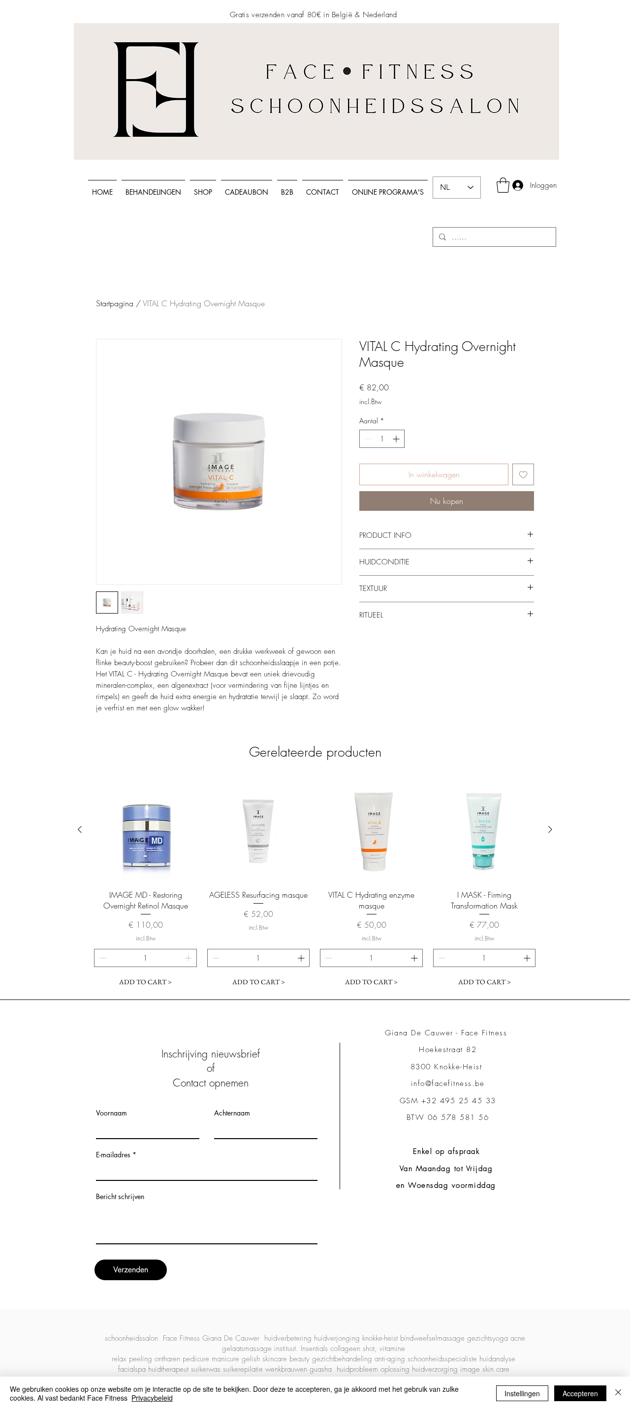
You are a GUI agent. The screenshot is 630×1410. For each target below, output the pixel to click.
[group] (315, 885)
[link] (503, 185)
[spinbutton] (382, 438)
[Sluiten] (618, 1393)
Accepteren (580, 1393)
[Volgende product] (550, 829)
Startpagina (114, 303)
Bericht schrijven (120, 1196)
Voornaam (111, 1113)
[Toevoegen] (523, 474)
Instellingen (522, 1393)
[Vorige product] (80, 829)
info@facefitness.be (448, 1083)
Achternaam (232, 1113)
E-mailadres (113, 1154)
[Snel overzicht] (145, 829)
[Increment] (397, 438)
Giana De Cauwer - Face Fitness (447, 1033)
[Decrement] (367, 438)
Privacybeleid (152, 1398)
